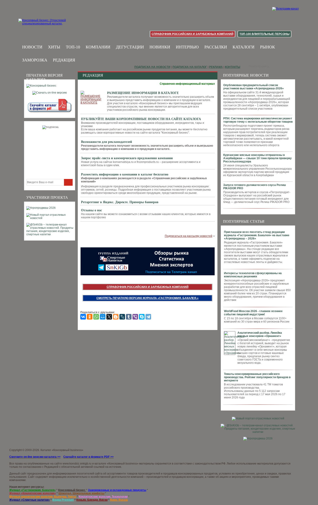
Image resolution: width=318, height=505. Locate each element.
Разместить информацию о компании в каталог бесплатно (124, 174)
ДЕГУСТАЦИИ (130, 47)
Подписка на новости (152, 67)
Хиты (54, 47)
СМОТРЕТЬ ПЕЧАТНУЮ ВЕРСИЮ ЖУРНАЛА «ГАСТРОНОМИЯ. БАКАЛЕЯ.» (147, 298)
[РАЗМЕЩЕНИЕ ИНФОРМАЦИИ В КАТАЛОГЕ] (91, 97)
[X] (109, 317)
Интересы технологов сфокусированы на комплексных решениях (253, 275)
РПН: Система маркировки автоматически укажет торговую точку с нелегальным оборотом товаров (258, 120)
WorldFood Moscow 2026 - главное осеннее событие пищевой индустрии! (253, 313)
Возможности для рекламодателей (106, 142)
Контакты (232, 67)
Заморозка (34, 60)
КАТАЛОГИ (243, 47)
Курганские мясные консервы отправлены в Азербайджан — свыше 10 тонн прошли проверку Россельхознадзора (257, 158)
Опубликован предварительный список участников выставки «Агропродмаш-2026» (253, 87)
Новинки (159, 47)
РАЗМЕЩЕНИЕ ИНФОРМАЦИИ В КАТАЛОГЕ (143, 93)
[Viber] (135, 317)
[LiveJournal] (122, 317)
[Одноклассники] (89, 317)
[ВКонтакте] (83, 317)
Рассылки (215, 47)
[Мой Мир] (102, 317)
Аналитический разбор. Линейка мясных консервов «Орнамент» (259, 334)
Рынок (267, 47)
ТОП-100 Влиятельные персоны (264, 34)
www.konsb (70, 463)
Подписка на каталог (190, 67)
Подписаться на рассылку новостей (188, 236)
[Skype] (142, 317)
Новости (32, 47)
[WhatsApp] (96, 317)
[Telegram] (148, 317)
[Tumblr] (129, 317)
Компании (98, 47)
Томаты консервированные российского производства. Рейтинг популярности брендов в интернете (257, 377)
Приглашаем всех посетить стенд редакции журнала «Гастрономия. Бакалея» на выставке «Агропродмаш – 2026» (256, 235)
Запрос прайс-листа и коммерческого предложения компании (127, 158)
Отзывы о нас (91, 210)
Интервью (187, 47)
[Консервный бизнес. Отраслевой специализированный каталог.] (49, 26)
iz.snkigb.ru (84, 463)
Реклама (216, 67)
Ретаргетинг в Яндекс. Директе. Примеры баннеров (120, 202)
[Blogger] (115, 317)
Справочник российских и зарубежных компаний (192, 34)
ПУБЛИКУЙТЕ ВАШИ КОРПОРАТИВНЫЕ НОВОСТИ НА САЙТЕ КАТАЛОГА (141, 119)
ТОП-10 (73, 47)
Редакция (64, 60)
